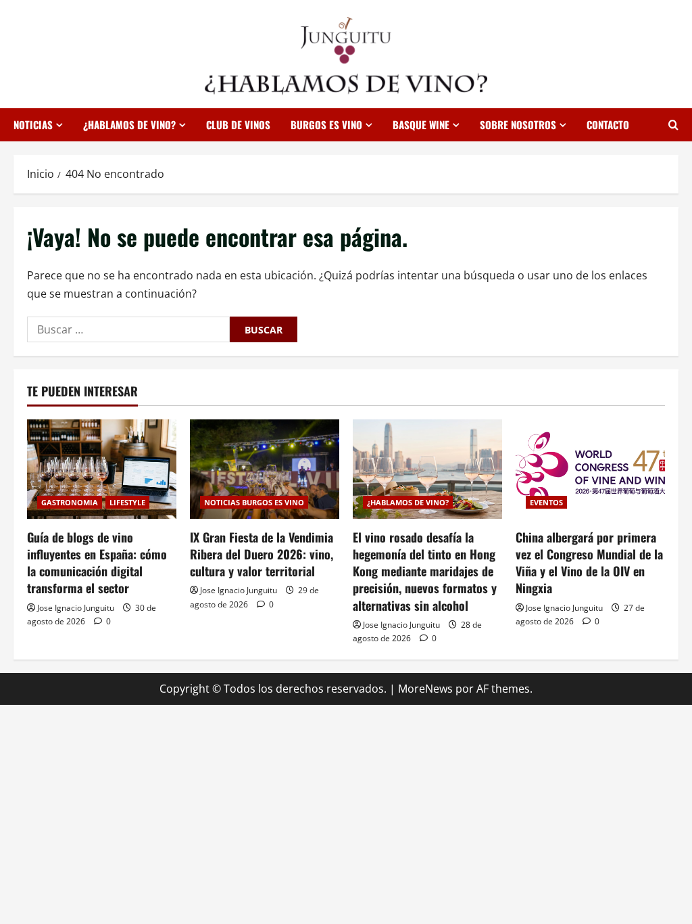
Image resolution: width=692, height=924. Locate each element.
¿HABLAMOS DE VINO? (129, 124)
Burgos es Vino (326, 124)
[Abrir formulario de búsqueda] (673, 125)
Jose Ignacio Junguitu (75, 608)
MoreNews (425, 688)
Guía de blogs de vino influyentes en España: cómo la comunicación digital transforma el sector (97, 562)
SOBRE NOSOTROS (518, 124)
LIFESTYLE (127, 502)
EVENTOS (546, 502)
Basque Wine (421, 124)
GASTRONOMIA (69, 502)
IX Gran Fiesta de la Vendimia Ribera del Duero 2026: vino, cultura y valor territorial (261, 554)
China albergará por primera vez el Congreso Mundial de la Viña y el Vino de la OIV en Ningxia (589, 562)
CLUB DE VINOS (238, 124)
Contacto (608, 124)
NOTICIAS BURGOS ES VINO (254, 502)
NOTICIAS (33, 124)
